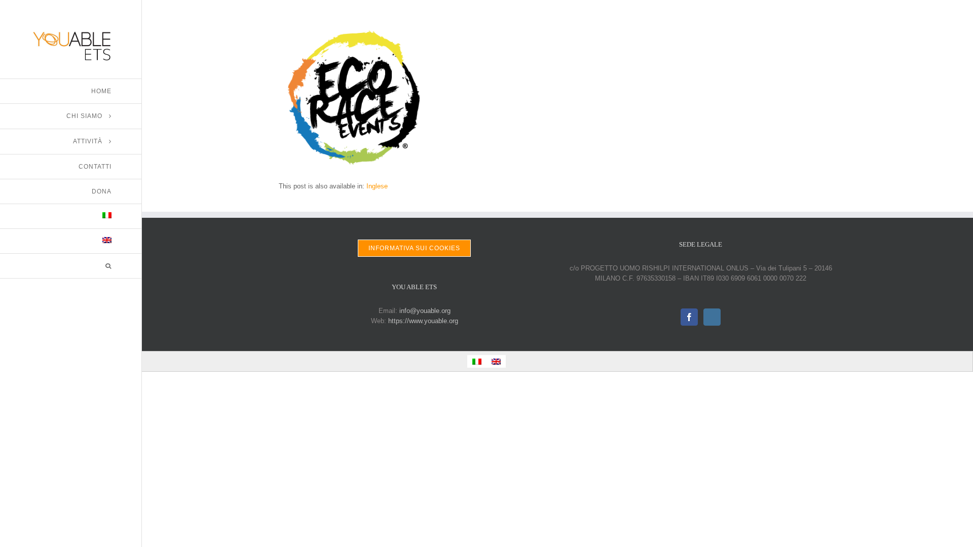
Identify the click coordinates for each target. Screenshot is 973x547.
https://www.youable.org (423, 321)
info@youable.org (425, 311)
